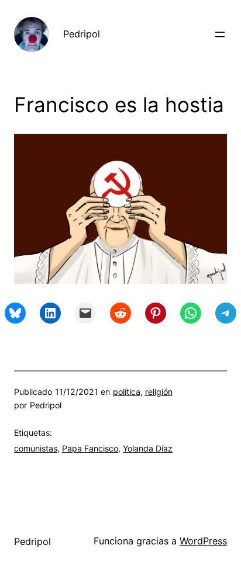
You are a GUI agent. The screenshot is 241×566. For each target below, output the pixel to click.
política (126, 392)
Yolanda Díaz (148, 448)
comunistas (35, 448)
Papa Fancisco (90, 448)
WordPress (203, 541)
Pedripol (81, 34)
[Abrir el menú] (220, 34)
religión (159, 392)
